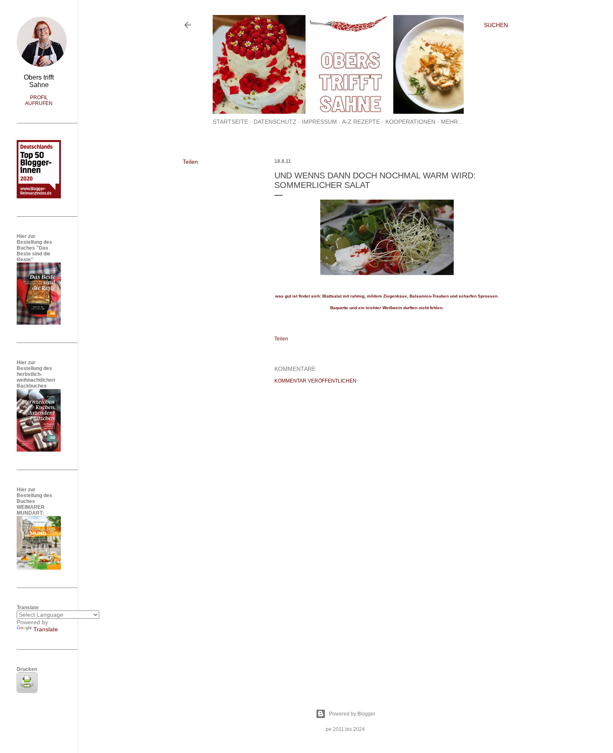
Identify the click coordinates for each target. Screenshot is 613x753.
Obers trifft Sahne (39, 81)
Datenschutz (275, 121)
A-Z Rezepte (361, 121)
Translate (45, 629)
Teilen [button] (190, 161)
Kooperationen (410, 121)
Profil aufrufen (39, 100)
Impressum (319, 121)
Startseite (230, 121)
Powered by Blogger (352, 714)
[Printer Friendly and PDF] (27, 691)
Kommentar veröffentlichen (315, 381)
